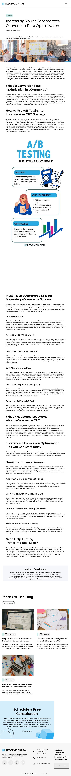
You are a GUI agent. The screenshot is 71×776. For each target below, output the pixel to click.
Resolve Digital (34, 549)
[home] (13, 4)
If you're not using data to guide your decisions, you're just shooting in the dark (35, 432)
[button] (66, 3)
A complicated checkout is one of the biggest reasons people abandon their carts (29, 513)
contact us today (18, 556)
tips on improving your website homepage (18, 473)
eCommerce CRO (15, 69)
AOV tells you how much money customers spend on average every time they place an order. (33, 339)
